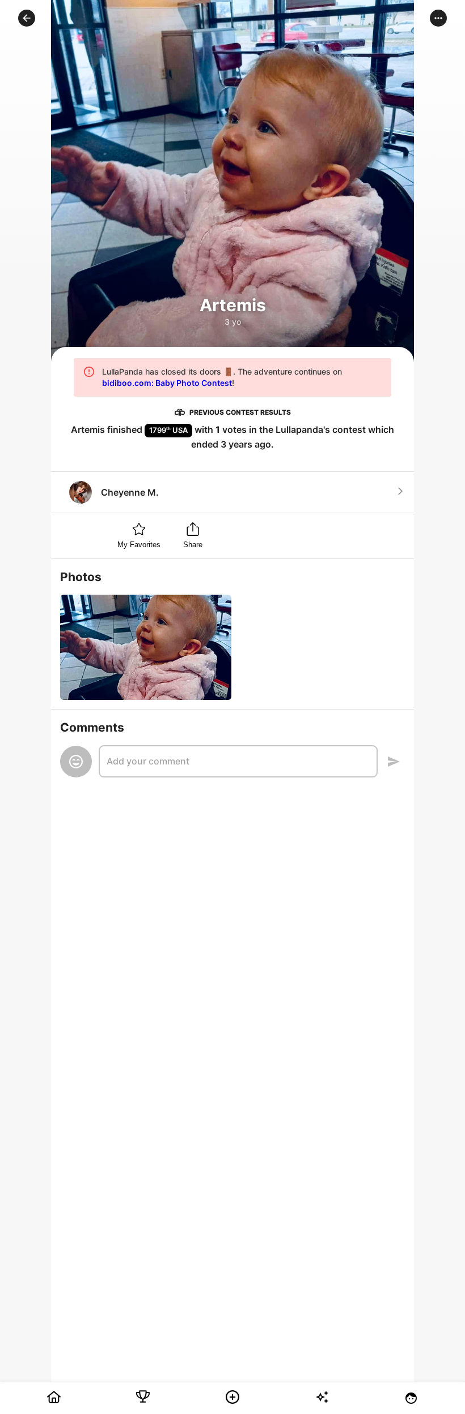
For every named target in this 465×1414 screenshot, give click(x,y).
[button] (27, 18)
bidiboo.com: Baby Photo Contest (167, 383)
